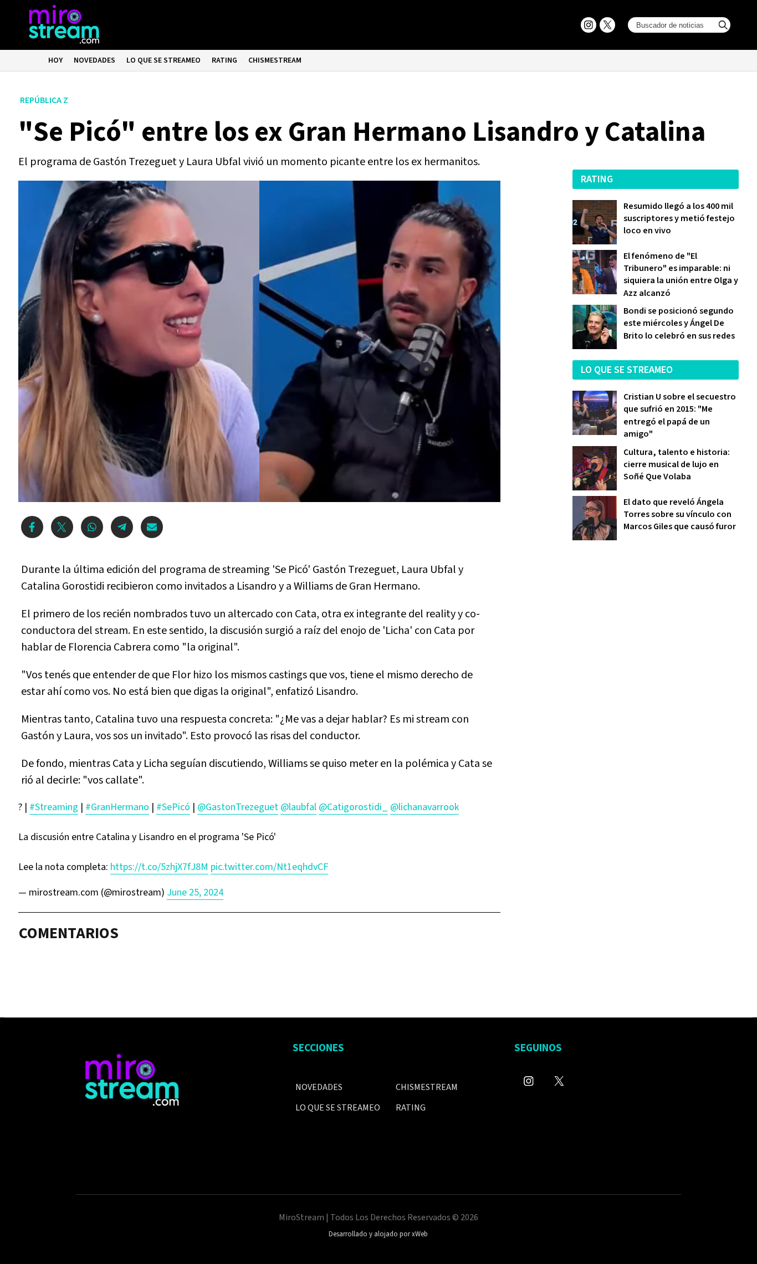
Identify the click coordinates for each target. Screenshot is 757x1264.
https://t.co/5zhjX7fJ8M (159, 867)
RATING (224, 60)
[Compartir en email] (152, 527)
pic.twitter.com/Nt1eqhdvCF (269, 867)
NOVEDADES (94, 60)
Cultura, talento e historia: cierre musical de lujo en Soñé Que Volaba (676, 464)
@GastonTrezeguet (237, 807)
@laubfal (298, 807)
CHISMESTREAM (274, 60)
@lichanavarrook (424, 807)
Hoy (55, 60)
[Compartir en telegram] (122, 527)
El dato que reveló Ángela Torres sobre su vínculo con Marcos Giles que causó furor (679, 514)
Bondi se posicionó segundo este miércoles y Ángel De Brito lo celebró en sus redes (679, 323)
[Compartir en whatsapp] (92, 527)
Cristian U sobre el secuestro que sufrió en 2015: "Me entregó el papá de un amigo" (679, 415)
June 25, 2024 (195, 892)
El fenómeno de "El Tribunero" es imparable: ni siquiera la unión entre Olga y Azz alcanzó (680, 274)
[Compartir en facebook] (32, 527)
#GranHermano (117, 807)
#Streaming (53, 807)
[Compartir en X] (62, 527)
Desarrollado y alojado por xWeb (378, 1234)
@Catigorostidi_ (353, 807)
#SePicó (173, 807)
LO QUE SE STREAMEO (163, 60)
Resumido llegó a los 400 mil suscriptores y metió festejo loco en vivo (679, 218)
